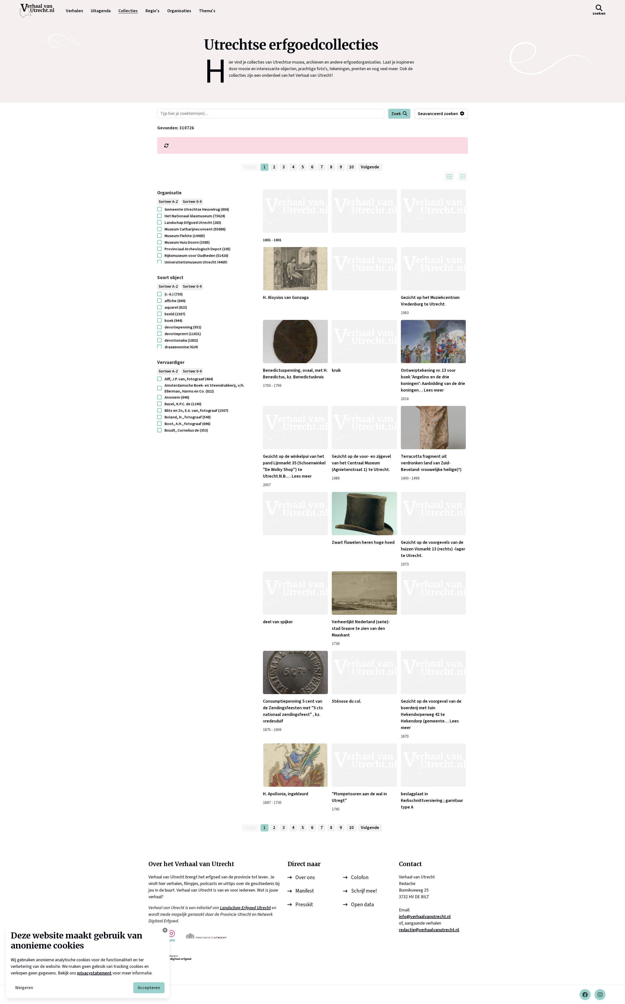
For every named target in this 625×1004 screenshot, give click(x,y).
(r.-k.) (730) (174, 294)
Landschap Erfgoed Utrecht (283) (193, 222)
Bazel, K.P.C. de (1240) (183, 404)
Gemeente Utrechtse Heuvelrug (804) (197, 209)
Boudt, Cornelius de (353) (186, 430)
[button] (599, 11)
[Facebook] (585, 994)
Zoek (396, 114)
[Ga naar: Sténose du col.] (364, 672)
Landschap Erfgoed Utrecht (245, 908)
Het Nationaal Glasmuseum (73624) (195, 216)
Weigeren (24, 988)
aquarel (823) (176, 307)
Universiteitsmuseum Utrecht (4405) (196, 262)
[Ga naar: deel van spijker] (295, 593)
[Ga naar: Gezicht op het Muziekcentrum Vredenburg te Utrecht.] (433, 268)
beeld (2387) (175, 314)
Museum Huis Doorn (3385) (187, 242)
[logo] (39, 11)
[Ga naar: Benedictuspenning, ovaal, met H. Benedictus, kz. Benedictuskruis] (295, 341)
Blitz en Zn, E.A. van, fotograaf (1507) (196, 410)
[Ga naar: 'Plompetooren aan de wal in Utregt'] (364, 765)
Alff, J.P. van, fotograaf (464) (189, 379)
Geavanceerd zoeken (438, 114)
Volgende (370, 167)
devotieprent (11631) (183, 334)
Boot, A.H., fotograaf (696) (187, 423)
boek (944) (173, 320)
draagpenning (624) (181, 347)
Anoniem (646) (177, 397)
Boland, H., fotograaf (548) (188, 417)
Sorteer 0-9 (192, 201)
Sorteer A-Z (168, 201)
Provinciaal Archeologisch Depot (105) (197, 249)
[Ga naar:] (364, 211)
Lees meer (434, 390)
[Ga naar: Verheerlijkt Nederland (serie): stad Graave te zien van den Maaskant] (364, 593)
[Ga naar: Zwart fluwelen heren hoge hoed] (364, 513)
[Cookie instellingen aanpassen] (165, 930)
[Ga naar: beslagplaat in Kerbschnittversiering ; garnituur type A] (433, 765)
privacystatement (94, 973)
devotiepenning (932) (183, 327)
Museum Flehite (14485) (185, 236)
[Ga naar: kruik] (364, 341)
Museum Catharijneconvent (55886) (195, 229)
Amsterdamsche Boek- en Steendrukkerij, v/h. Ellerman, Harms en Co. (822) (204, 388)
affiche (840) (175, 301)
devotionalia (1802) (181, 340)
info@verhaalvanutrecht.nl (425, 917)
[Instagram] (599, 994)
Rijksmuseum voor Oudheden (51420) (196, 255)
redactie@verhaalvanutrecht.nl (429, 930)
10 (351, 167)
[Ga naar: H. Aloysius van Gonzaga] (295, 268)
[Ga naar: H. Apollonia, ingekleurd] (295, 765)
